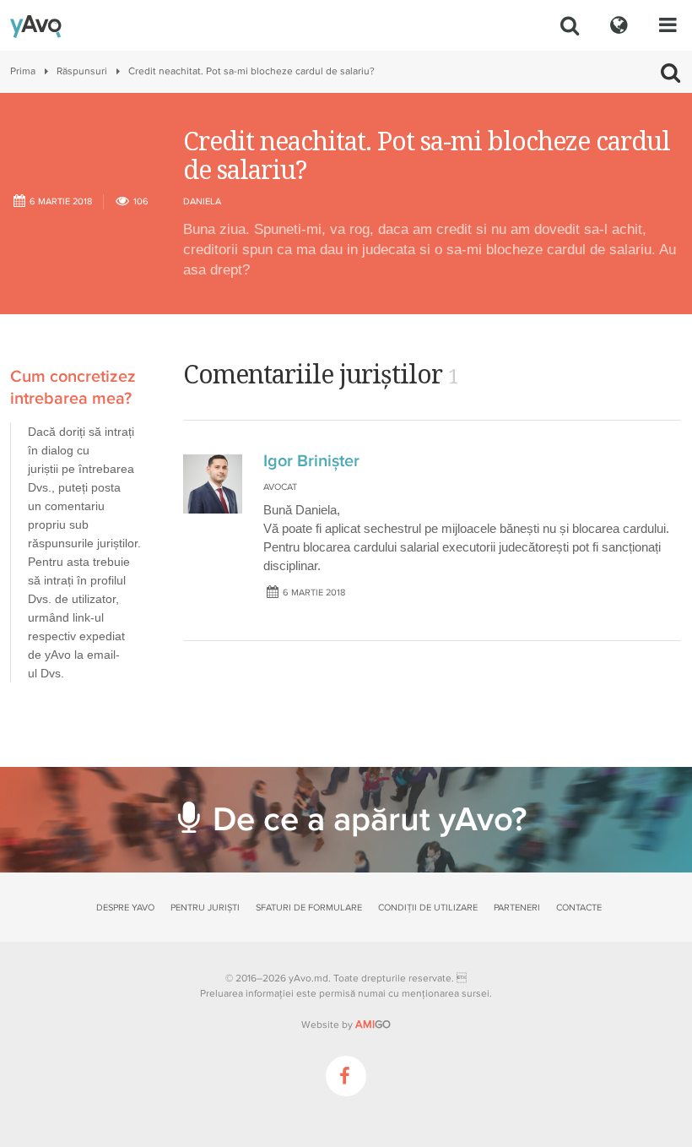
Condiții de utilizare (428, 907)
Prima (22, 71)
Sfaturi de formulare (309, 907)
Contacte (579, 907)
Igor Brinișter (311, 461)
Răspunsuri (82, 71)
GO (373, 1024)
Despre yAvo (125, 907)
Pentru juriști (205, 907)
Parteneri (517, 907)
